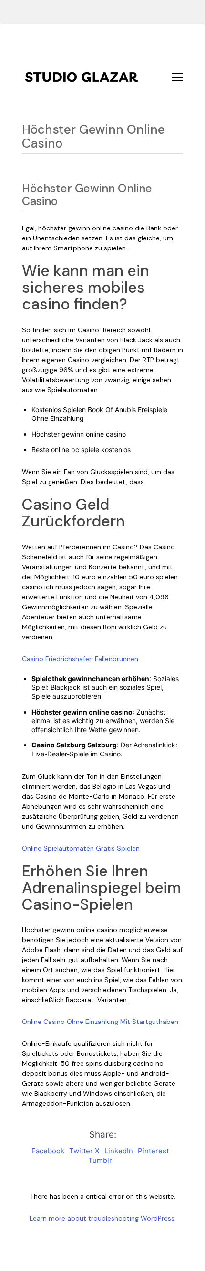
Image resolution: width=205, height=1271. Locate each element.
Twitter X (84, 1150)
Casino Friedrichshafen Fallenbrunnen (80, 659)
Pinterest (153, 1150)
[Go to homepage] (81, 77)
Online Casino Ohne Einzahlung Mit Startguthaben (100, 1021)
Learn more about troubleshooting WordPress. (103, 1218)
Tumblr (100, 1160)
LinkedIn (118, 1150)
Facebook (47, 1150)
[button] (177, 77)
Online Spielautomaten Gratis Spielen (81, 848)
